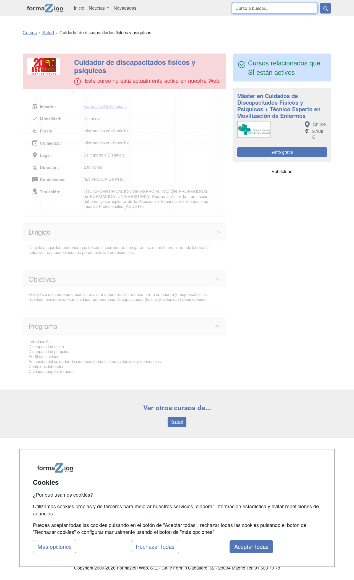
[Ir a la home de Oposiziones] (45, 8)
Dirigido (39, 232)
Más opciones (55, 546)
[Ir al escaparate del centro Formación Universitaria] (49, 66)
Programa (42, 326)
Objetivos (42, 279)
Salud (177, 422)
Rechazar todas (155, 546)
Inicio (79, 8)
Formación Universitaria (105, 106)
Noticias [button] (97, 8)
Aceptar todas (251, 546)
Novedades (125, 8)
